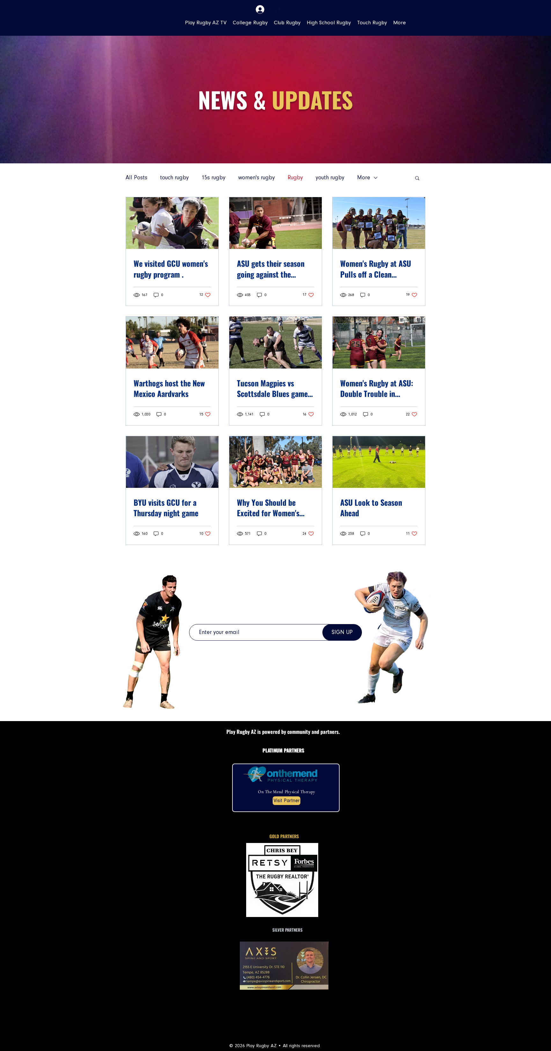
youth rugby (330, 177)
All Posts (136, 177)
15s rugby (213, 177)
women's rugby (256, 177)
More (363, 177)
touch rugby (174, 177)
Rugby (295, 177)
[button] (417, 178)
